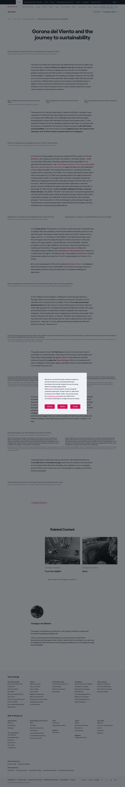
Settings (49, 406)
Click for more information (55, 389)
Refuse (62, 406)
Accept (75, 406)
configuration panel (53, 396)
